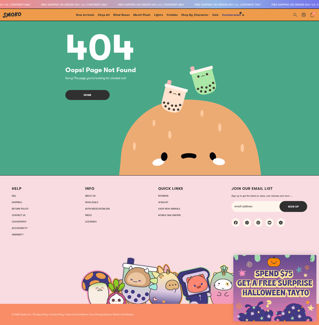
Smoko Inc (25, 314)
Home (88, 95)
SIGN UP (293, 206)
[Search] (295, 14)
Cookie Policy (57, 314)
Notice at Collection (123, 314)
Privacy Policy (40, 314)
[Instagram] (247, 222)
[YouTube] (269, 222)
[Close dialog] (310, 259)
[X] (281, 222)
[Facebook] (235, 222)
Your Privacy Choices (101, 314)
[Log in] (303, 14)
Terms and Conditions (77, 314)
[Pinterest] (258, 222)
